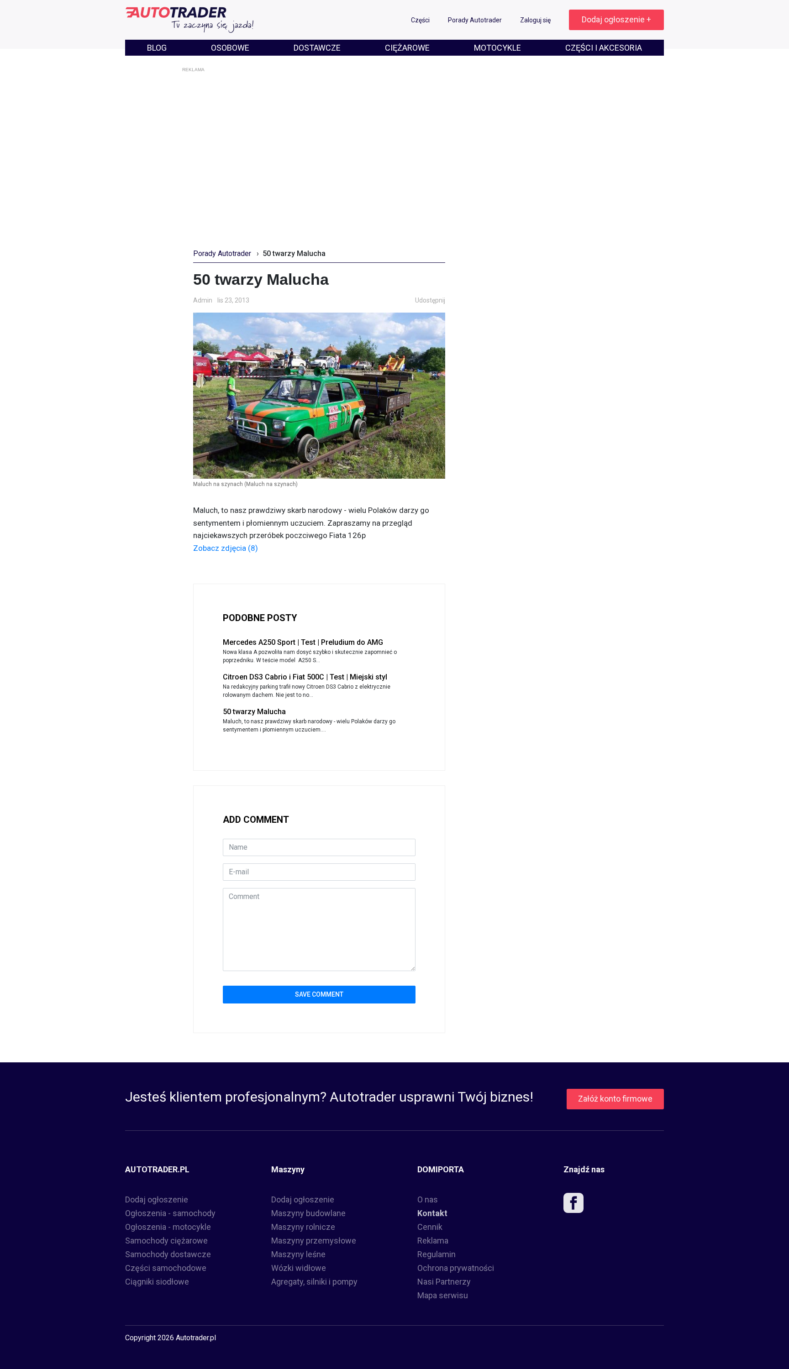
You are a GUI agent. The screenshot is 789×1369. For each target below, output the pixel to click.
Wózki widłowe (298, 1268)
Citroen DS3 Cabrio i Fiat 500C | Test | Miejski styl (305, 677)
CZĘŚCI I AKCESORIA (603, 47)
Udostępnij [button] (430, 300)
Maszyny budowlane (308, 1213)
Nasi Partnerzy (444, 1281)
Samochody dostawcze (168, 1254)
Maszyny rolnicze (303, 1227)
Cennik (429, 1227)
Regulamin (436, 1254)
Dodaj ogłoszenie (156, 1199)
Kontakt (432, 1213)
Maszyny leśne (298, 1254)
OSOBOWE (230, 47)
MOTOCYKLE (497, 47)
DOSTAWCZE (317, 47)
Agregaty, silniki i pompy (314, 1281)
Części (421, 20)
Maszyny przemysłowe (313, 1240)
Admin (202, 300)
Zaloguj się (536, 20)
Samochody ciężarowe (166, 1240)
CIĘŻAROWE (407, 47)
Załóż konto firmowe (615, 1098)
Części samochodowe (165, 1268)
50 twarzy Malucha (254, 711)
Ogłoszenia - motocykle (168, 1227)
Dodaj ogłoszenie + (616, 19)
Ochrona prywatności (455, 1268)
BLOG (157, 47)
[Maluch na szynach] (319, 395)
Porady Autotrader (475, 20)
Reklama (432, 1240)
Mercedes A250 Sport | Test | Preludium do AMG (303, 642)
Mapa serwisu (442, 1295)
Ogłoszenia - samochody (170, 1213)
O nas (427, 1199)
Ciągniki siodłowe (157, 1281)
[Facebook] (573, 1205)
